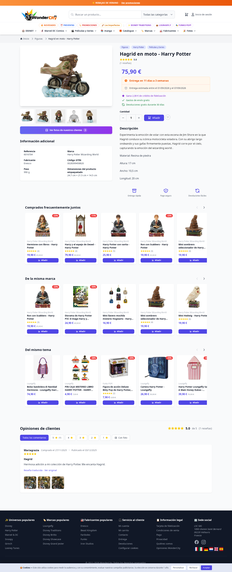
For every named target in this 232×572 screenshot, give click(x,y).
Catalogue (126, 30)
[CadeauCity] (196, 549)
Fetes (188, 30)
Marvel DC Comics (52, 30)
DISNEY (28, 30)
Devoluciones (126, 543)
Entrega (123, 539)
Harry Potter (138, 47)
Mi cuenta (124, 525)
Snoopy (9, 539)
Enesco (27, 163)
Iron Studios (87, 543)
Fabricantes (168, 30)
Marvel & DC (11, 534)
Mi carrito (124, 530)
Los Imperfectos (111, 25)
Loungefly (163, 25)
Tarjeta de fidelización (168, 525)
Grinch (8, 543)
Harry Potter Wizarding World (83, 154)
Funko (84, 539)
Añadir (44, 260)
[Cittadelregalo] (201, 549)
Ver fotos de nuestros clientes (68, 130)
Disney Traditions (139, 25)
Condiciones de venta (167, 530)
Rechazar (193, 567)
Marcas (146, 30)
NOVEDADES (48, 25)
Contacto (123, 534)
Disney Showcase (52, 539)
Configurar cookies (128, 548)
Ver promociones (130, 2)
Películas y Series (82, 30)
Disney (8, 525)
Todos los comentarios (34, 437)
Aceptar (206, 567)
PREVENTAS (67, 25)
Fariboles (85, 534)
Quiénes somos (164, 543)
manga (106, 30)
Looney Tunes (12, 548)
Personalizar (178, 567)
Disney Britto (50, 534)
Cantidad (125, 111)
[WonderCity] (206, 549)
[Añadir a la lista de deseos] (167, 117)
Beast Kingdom (89, 530)
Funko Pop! (183, 25)
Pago (159, 534)
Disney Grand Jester (53, 543)
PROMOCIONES (88, 25)
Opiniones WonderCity (168, 548)
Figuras (125, 47)
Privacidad (161, 539)
